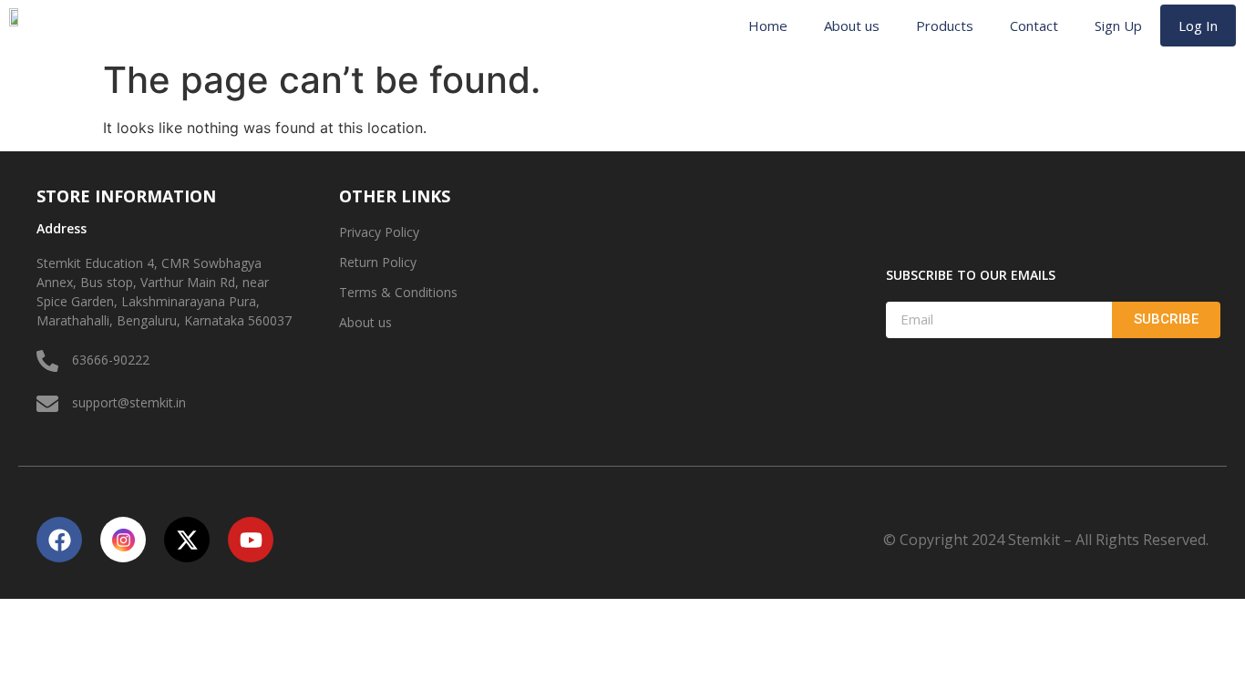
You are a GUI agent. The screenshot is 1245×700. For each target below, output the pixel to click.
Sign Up (1118, 25)
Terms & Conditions (398, 292)
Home (767, 25)
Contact (1034, 25)
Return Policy (378, 262)
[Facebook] (59, 539)
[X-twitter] (187, 539)
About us (852, 25)
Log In (1198, 25)
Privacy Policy (379, 232)
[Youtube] (250, 539)
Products (944, 25)
